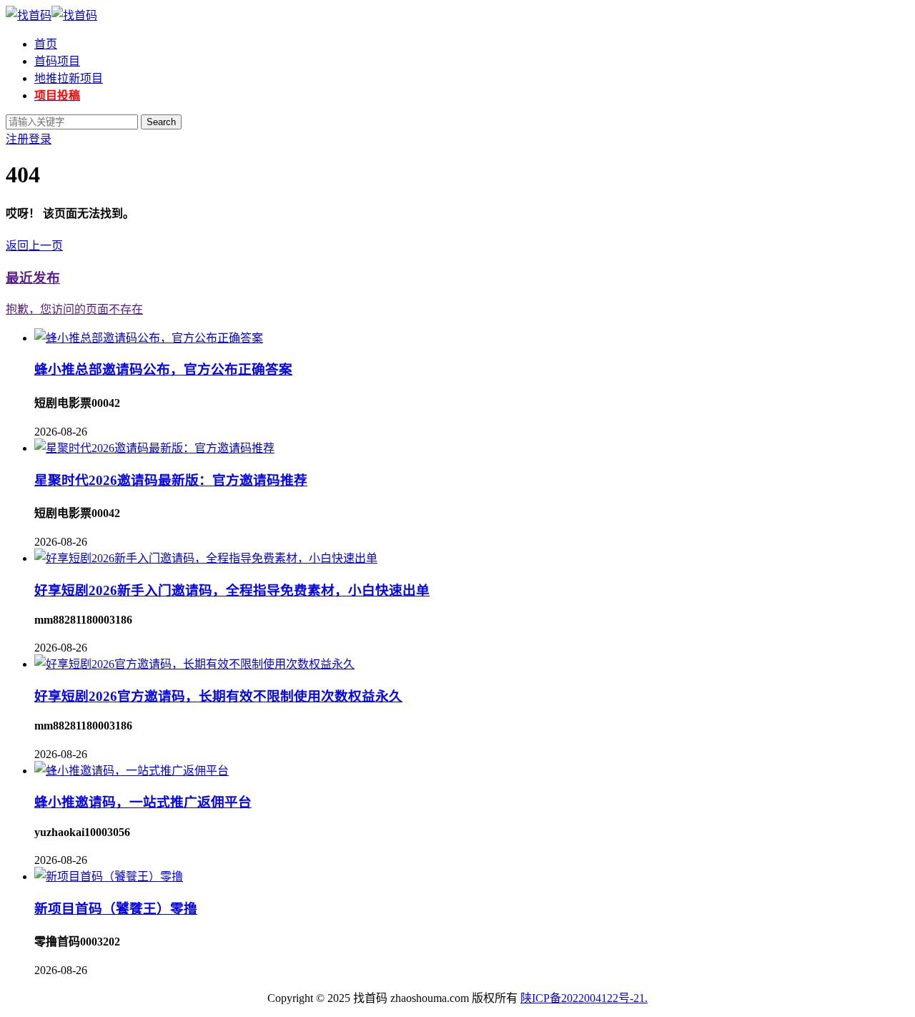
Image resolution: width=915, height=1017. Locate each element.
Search (161, 122)
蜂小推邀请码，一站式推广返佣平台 (143, 802)
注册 (17, 139)
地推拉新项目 (68, 78)
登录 (40, 139)
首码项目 (57, 61)
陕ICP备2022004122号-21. (584, 998)
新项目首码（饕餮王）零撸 (115, 908)
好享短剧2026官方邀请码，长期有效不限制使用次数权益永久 (218, 696)
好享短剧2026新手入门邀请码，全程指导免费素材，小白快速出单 (232, 590)
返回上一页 (34, 246)
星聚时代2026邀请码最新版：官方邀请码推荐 (170, 480)
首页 (45, 44)
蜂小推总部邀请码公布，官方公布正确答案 (163, 369)
